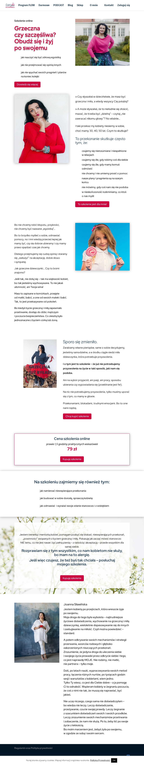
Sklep (80, 5)
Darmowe (44, 5)
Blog (70, 5)
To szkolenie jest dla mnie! (92, 204)
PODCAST (58, 5)
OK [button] (114, 760)
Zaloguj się (123, 5)
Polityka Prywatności (100, 760)
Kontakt (109, 5)
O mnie (94, 5)
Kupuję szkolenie (72, 459)
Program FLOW (26, 5)
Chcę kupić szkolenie (77, 416)
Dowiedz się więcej (27, 84)
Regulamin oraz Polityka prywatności (33, 748)
